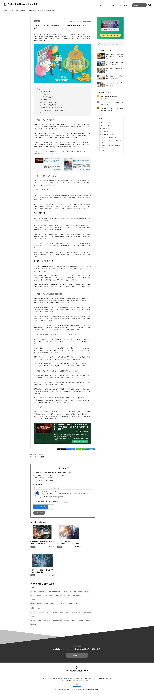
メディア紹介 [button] (102, 5)
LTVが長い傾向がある (48, 97)
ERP (32, 603)
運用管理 (58, 595)
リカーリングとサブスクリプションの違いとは (53, 107)
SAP (32, 612)
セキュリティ (42, 591)
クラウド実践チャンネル (76, 678)
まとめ (42, 113)
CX (64, 595)
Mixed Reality (61, 603)
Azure (67, 612)
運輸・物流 (66, 620)
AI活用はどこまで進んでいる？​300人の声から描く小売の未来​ (112, 109)
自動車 (74, 620)
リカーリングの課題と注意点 (48, 105)
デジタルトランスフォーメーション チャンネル (55, 678)
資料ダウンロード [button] (122, 5)
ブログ (112, 5)
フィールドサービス (52, 612)
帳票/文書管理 (76, 595)
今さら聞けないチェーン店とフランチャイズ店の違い (114, 77)
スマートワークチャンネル (104, 678)
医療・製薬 (47, 620)
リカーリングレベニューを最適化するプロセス (53, 110)
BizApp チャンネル (90, 678)
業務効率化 (38, 595)
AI (32, 595)
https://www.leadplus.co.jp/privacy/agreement (52, 497)
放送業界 (88, 620)
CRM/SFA (39, 603)
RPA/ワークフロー (49, 603)
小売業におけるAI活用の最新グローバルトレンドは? (112, 103)
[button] (149, 5)
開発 (65, 591)
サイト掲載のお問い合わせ (69, 680)
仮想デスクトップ (72, 603)
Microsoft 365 (40, 612)
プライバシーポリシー (85, 680)
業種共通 (33, 624)
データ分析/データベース (55, 591)
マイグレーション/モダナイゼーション (79, 591)
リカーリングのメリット (46, 94)
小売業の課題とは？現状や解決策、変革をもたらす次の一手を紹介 (114, 56)
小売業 (36, 21)
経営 (69, 595)
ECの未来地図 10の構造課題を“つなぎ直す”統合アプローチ (112, 97)
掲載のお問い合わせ (139, 5)
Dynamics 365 (76, 612)
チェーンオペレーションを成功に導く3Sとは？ (114, 84)
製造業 (33, 620)
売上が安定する (47, 99)
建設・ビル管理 (57, 620)
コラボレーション (48, 595)
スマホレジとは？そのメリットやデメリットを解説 (114, 63)
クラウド (33, 591)
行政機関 (80, 620)
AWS (61, 612)
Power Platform (87, 612)
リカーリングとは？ (45, 91)
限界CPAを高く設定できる (50, 102)
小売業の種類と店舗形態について (114, 70)
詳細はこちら (77, 655)
